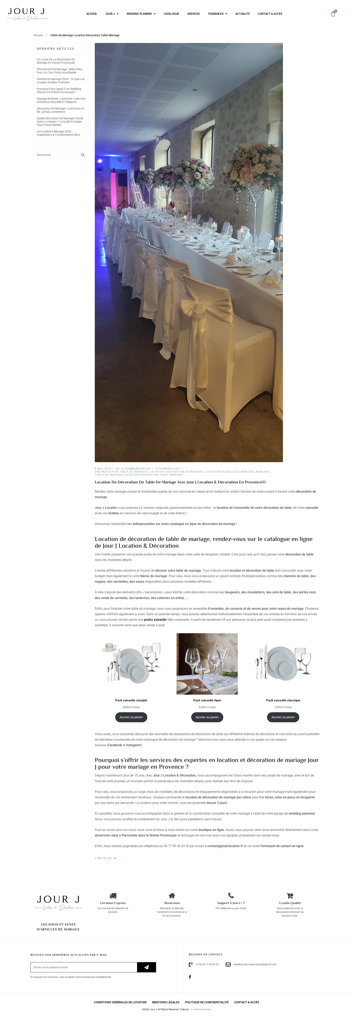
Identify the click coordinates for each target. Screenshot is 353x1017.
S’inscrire (146, 967)
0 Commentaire (168, 468)
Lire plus (104, 858)
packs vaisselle (155, 620)
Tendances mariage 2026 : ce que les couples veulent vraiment (61, 80)
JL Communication (136, 468)
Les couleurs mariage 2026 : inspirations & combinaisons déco (58, 133)
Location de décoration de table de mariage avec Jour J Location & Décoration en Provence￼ (180, 482)
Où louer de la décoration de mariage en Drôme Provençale (56, 61)
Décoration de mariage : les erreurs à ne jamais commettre (60, 110)
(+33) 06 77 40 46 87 (207, 964)
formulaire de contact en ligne (281, 846)
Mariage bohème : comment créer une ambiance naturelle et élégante (61, 100)
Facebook (115, 745)
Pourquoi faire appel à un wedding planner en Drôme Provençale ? (59, 90)
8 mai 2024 (103, 468)
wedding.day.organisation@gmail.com (255, 964)
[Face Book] (192, 977)
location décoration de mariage (176, 471)
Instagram (133, 745)
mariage (262, 471)
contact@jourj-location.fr (225, 846)
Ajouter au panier (131, 717)
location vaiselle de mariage (229, 471)
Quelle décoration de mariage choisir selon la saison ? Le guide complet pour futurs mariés (60, 121)
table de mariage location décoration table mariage (139, 474)
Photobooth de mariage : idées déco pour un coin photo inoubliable (60, 71)
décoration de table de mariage (121, 471)
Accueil (38, 35)
